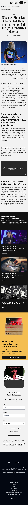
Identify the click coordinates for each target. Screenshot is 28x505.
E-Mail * (5, 404)
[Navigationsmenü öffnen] (2, 2)
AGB (14, 486)
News (9, 6)
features (4, 253)
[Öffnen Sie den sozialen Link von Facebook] (9, 462)
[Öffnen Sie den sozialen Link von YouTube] (15, 462)
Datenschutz (14, 488)
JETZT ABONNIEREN (14, 435)
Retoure (14, 484)
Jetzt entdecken (14, 357)
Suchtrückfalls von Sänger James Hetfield (12, 201)
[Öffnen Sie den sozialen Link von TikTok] (18, 462)
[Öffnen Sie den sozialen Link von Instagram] (12, 462)
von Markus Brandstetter (20, 78)
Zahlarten (14, 478)
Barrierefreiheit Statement (14, 492)
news (3, 307)
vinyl (3, 280)
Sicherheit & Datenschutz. (15, 445)
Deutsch (13, 498)
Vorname (5, 412)
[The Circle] (14, 3)
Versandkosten (14, 476)
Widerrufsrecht (14, 482)
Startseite (3, 6)
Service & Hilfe (14, 480)
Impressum (14, 490)
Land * (4, 420)
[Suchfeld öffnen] (21, 3)
